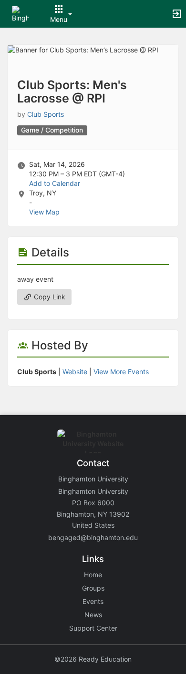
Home (93, 575)
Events (93, 601)
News (93, 615)
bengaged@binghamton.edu (93, 537)
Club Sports (45, 114)
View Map (44, 212)
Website (74, 372)
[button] (20, 13)
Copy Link (48, 297)
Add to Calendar (54, 183)
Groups (93, 588)
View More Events (121, 372)
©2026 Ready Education (93, 659)
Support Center (93, 628)
